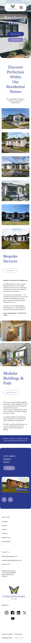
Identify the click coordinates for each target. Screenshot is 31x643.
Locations (4, 529)
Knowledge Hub (6, 541)
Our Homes (5, 521)
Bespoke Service (6, 537)
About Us (4, 525)
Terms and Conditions (7, 634)
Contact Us (5, 533)
